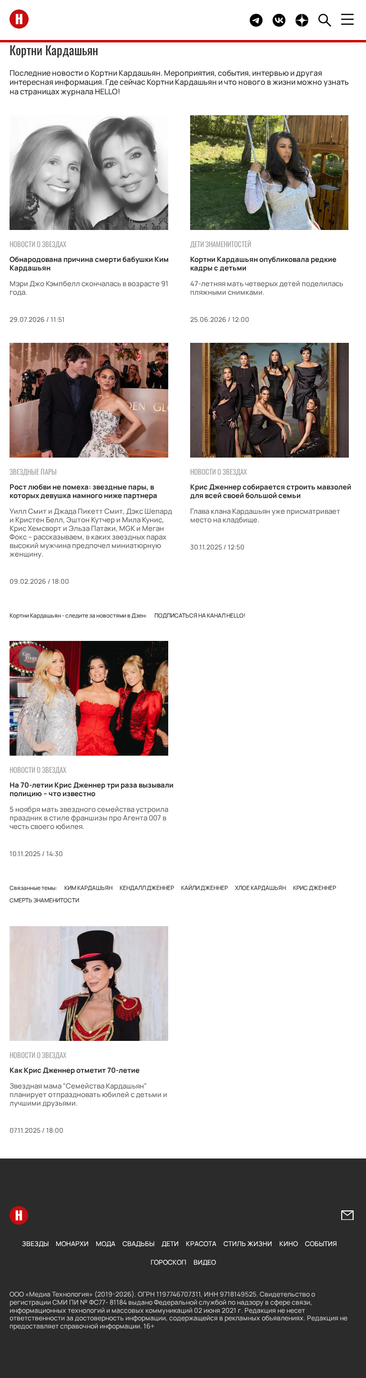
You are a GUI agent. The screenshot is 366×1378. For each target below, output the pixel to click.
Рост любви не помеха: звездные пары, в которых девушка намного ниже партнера (83, 491)
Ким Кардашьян (88, 888)
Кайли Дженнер (204, 888)
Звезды (35, 1243)
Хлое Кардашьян (260, 888)
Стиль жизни (248, 1243)
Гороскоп (168, 1262)
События (321, 1243)
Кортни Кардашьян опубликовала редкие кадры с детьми (263, 263)
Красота (201, 1243)
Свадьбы (138, 1243)
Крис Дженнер (314, 888)
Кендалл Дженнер (147, 888)
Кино (288, 1243)
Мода (105, 1243)
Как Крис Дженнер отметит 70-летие (75, 1070)
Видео (204, 1262)
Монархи (72, 1243)
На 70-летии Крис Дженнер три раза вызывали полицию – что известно (91, 789)
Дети (170, 1243)
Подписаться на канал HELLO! (199, 615)
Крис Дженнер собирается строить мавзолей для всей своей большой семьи (270, 491)
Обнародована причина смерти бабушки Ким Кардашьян (89, 263)
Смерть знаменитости (44, 900)
